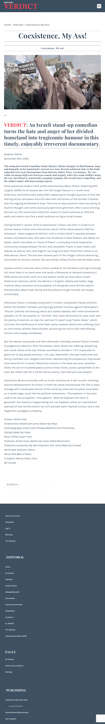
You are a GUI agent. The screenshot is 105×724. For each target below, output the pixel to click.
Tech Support (10, 719)
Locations (9, 617)
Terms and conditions (14, 666)
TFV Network (10, 630)
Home (7, 24)
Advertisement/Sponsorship (17, 712)
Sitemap (8, 672)
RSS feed (9, 535)
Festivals (9, 579)
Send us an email (12, 516)
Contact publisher (16, 706)
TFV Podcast (10, 541)
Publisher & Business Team (16, 700)
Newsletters (10, 611)
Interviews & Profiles (13, 605)
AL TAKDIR (9, 623)
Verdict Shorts (11, 586)
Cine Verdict (10, 598)
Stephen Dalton (13, 154)
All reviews (9, 573)
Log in (7, 528)
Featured (18, 24)
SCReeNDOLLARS (12, 592)
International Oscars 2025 (16, 636)
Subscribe (9, 522)
